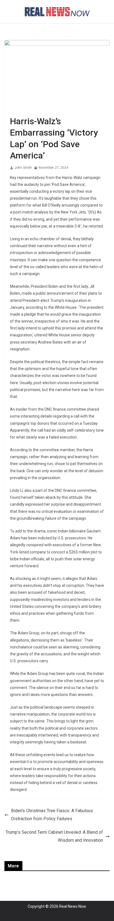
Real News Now (72, 906)
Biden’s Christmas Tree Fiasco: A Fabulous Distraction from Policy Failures (52, 814)
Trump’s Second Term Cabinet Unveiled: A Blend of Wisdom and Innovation (54, 836)
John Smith (23, 168)
